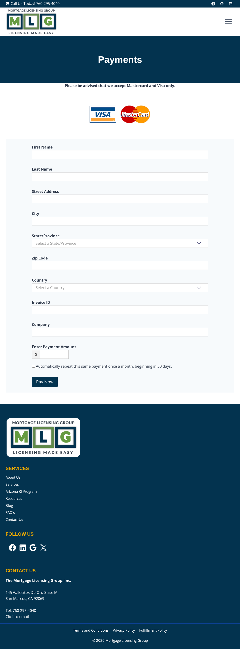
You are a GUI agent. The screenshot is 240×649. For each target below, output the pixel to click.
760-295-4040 (24, 610)
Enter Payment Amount (54, 346)
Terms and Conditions (91, 630)
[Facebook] (213, 4)
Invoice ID (41, 302)
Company (41, 324)
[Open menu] (228, 21)
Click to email (17, 616)
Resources (14, 498)
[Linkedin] (230, 4)
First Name (42, 147)
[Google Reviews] (222, 4)
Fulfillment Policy (153, 630)
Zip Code (40, 258)
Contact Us (14, 519)
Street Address (45, 191)
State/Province (46, 235)
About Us (13, 477)
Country (39, 280)
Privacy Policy (124, 630)
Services (12, 484)
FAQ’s (10, 512)
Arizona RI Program (21, 491)
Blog (9, 505)
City (35, 213)
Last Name (42, 169)
